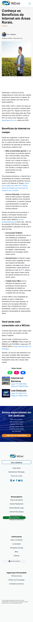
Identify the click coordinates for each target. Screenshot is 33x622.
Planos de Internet (16, 500)
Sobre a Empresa (16, 540)
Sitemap (16, 556)
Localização (16, 544)
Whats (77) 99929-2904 (19, 386)
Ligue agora (16, 468)
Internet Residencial (16, 504)
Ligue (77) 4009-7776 (18, 393)
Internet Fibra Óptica (17, 512)
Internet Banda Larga (16, 508)
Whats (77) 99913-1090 (19, 396)
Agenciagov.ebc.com (9, 120)
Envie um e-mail (16, 476)
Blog (16, 552)
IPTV (22, 270)
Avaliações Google (16, 548)
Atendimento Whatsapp (16, 472)
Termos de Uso (16, 576)
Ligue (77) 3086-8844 (18, 384)
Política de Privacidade (16, 580)
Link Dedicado (18, 390)
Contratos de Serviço (16, 584)
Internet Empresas (16, 516)
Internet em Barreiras (17, 379)
